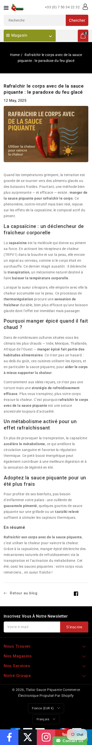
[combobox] (46, 20)
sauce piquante (34, 405)
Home (15, 55)
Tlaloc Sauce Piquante (44, 690)
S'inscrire (74, 627)
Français (43, 719)
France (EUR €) (43, 708)
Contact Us (71, 741)
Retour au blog (23, 593)
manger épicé (48, 349)
